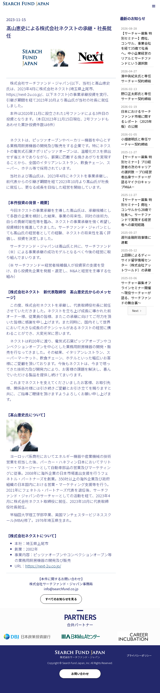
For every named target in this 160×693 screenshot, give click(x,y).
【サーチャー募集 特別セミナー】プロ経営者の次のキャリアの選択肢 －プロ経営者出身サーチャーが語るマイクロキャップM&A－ (136, 171)
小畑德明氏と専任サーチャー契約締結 (136, 142)
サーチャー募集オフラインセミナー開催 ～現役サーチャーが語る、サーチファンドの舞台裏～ (137, 292)
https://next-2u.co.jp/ (43, 566)
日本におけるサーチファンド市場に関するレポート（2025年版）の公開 (136, 119)
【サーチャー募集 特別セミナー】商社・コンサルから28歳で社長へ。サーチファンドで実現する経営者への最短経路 (136, 212)
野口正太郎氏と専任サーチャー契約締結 (136, 96)
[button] (154, 6)
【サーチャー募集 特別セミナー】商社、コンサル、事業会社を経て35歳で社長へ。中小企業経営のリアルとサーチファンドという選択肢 (136, 48)
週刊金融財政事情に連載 (136, 240)
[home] (26, 4)
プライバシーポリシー (139, 655)
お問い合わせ (80, 674)
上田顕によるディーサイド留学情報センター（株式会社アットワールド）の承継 (136, 262)
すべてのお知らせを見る (61, 599)
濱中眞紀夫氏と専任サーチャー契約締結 (136, 78)
